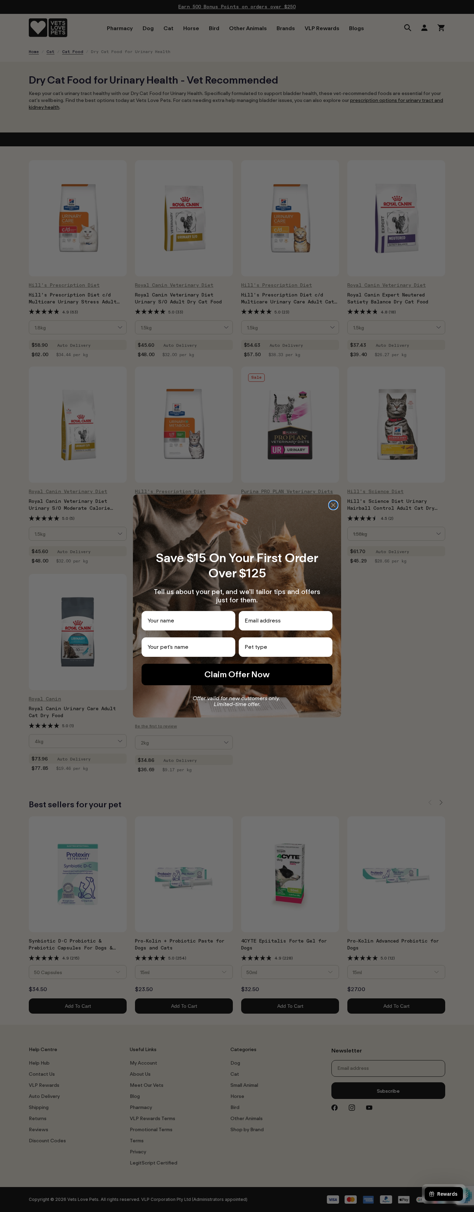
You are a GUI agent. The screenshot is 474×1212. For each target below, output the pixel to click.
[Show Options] (325, 647)
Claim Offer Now (237, 674)
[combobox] (283, 647)
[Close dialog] (333, 505)
